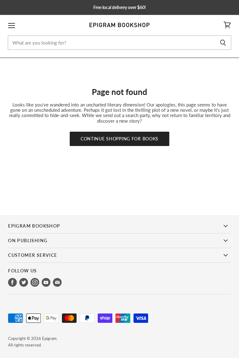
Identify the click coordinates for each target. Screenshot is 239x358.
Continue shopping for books (119, 138)
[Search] (223, 42)
